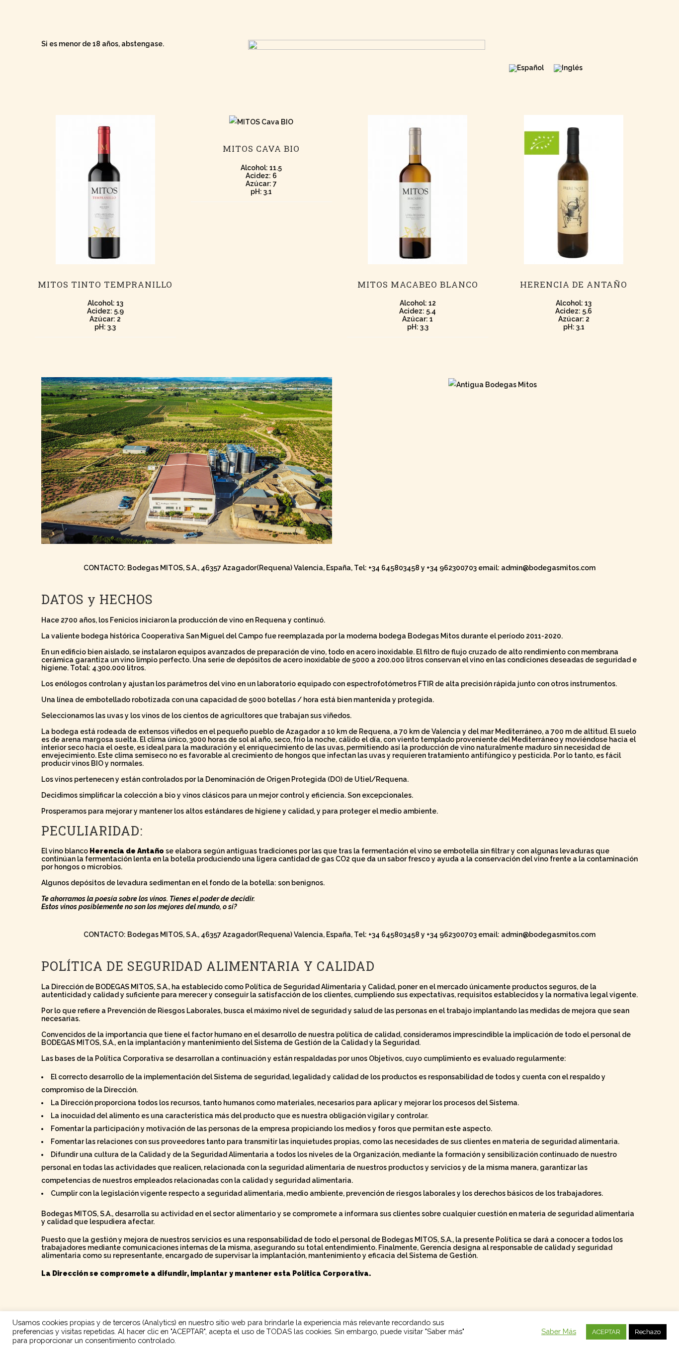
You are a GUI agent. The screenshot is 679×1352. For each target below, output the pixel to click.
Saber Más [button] (558, 1331)
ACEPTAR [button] (606, 1332)
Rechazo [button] (648, 1332)
